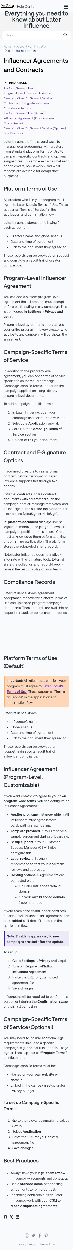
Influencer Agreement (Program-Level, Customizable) (29, 120)
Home (8, 46)
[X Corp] (11, 1217)
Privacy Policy (26, 1244)
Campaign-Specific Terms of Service (28, 98)
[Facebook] (5, 1217)
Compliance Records (18, 108)
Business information (22, 50)
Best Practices (13, 133)
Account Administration (31, 46)
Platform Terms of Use (18, 88)
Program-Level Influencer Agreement (29, 93)
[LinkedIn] (17, 1217)
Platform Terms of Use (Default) (25, 113)
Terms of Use (47, 1244)
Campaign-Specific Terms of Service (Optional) (35, 128)
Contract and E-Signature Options (26, 103)
